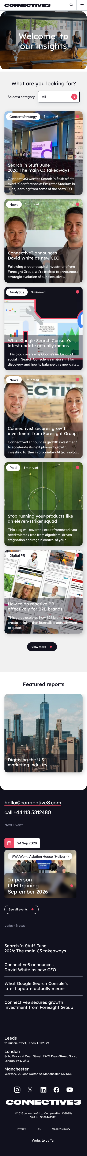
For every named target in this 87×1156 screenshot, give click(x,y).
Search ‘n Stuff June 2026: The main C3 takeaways (38, 167)
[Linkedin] (43, 1090)
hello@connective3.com (32, 803)
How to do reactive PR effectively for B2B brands (35, 606)
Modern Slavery (61, 1128)
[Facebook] (56, 1090)
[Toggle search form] (71, 5)
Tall (52, 1140)
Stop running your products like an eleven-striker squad (40, 518)
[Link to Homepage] (25, 5)
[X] (30, 1090)
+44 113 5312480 (32, 812)
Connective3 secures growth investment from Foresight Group (42, 431)
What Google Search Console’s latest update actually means (39, 343)
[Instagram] (17, 1090)
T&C (38, 1128)
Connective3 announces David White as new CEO (34, 255)
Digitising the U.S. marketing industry (28, 762)
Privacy (21, 1128)
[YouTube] (70, 1090)
